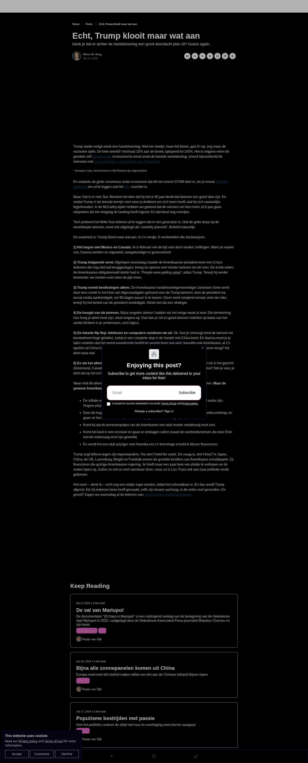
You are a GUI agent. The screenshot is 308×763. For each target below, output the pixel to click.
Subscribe (187, 393)
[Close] (202, 347)
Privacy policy (190, 403)
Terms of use (168, 403)
